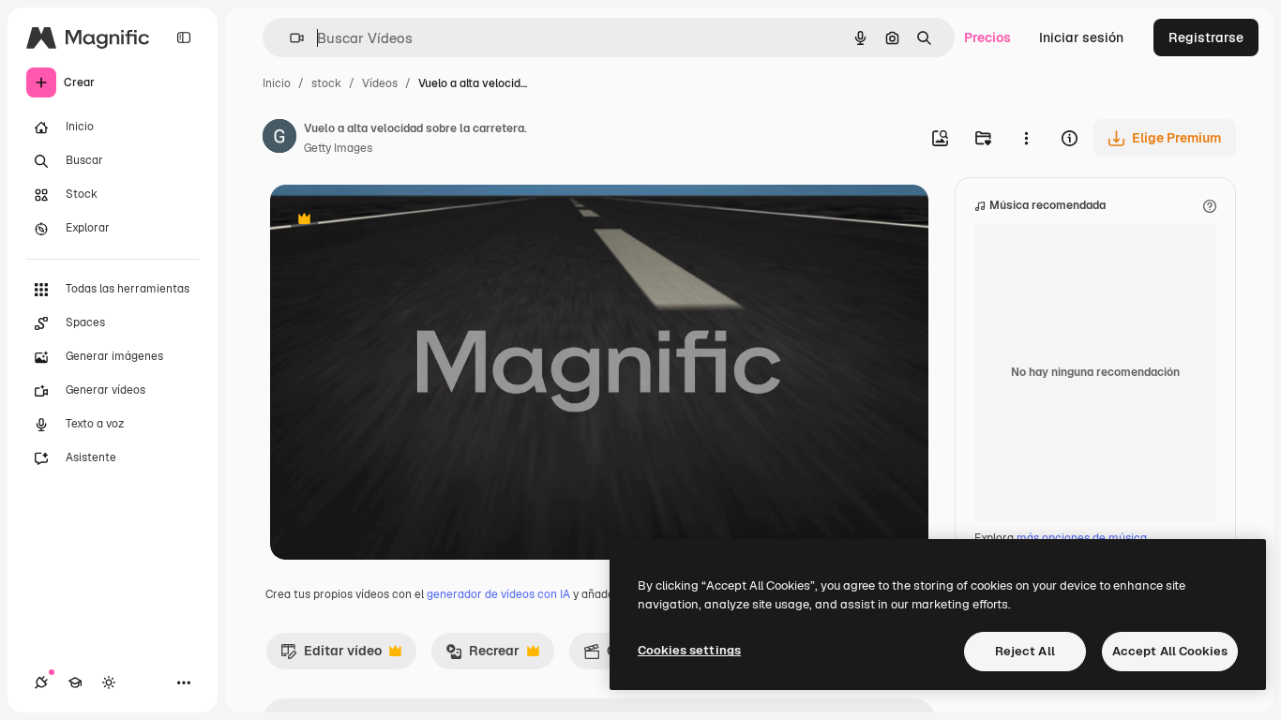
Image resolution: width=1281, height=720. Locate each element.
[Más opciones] (1026, 138)
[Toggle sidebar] (184, 37)
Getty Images (338, 148)
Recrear (482, 655)
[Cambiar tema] (109, 683)
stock (326, 83)
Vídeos (380, 83)
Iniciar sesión (1081, 37)
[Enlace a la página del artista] (279, 138)
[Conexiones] (41, 683)
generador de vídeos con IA (498, 594)
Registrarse (1205, 37)
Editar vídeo (331, 655)
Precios (987, 37)
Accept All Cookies (1170, 651)
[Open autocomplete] (289, 38)
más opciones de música (1082, 538)
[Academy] (75, 683)
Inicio (277, 83)
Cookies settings (689, 650)
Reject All (1025, 651)
